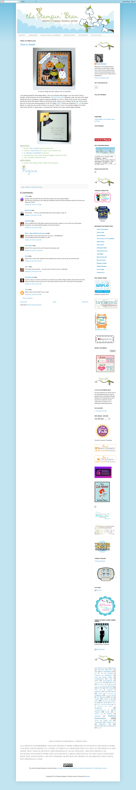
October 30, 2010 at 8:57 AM (33, 284)
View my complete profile (102, 78)
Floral (112, 684)
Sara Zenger (100, 269)
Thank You (107, 720)
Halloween (27, 187)
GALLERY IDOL (96, 35)
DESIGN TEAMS (69, 35)
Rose (26, 256)
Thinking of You (111, 722)
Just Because (101, 697)
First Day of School (102, 684)
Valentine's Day (105, 724)
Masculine (105, 701)
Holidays (113, 691)
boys (98, 727)
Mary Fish (28, 210)
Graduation (110, 689)
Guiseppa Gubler (102, 248)
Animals (113, 668)
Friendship (113, 686)
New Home (103, 702)
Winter (114, 726)
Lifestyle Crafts (108, 699)
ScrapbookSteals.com (100, 710)
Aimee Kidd (100, 232)
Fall (104, 682)
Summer (109, 713)
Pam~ (26, 267)
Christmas (108, 675)
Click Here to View (101, 411)
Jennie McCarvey (102, 251)
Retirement (100, 706)
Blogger (87, 776)
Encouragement (107, 680)
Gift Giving (109, 688)
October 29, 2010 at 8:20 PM (33, 261)
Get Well (99, 688)
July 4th (113, 695)
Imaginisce (98, 695)
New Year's (113, 702)
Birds (102, 671)
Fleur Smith (100, 245)
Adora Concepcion (102, 229)
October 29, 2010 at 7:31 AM (33, 215)
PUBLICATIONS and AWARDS (50, 35)
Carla (26, 289)
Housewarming (109, 693)
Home (54, 302)
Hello (106, 691)
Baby (96, 671)
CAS (102, 673)
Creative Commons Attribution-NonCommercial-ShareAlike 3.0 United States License (82, 768)
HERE (59, 103)
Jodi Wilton (100, 254)
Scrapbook (98, 708)
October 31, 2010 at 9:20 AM (33, 294)
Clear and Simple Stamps (103, 677)
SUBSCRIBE (33, 35)
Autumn (110, 670)
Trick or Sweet (33, 148)
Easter (96, 680)
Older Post (85, 302)
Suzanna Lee (101, 272)
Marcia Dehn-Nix (102, 257)
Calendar (110, 673)
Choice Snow (35, 150)
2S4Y (96, 668)
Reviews (110, 706)
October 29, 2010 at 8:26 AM (33, 227)
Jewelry (107, 695)
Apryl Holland (101, 235)
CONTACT (22, 35)
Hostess (100, 693)
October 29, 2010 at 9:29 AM (33, 240)
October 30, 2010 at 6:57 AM (33, 271)
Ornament (98, 704)
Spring (107, 712)
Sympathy (97, 716)
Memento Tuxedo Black (33, 153)
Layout (97, 699)
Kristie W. (28, 221)
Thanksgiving (98, 722)
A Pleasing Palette (100, 561)
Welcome (106, 726)
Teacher (97, 720)
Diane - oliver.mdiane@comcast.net (35, 233)
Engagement (98, 682)
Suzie (26, 196)
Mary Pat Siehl (101, 260)
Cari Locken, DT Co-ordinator (105, 238)
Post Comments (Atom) (34, 305)
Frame (105, 686)
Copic (110, 679)
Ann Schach (28, 245)
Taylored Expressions (57, 97)
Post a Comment (27, 298)
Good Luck (98, 689)
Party (114, 704)
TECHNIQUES (83, 35)
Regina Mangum (101, 64)
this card (79, 103)
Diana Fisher (100, 241)
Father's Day (112, 682)
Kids (111, 697)
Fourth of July (98, 686)
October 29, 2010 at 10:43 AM (33, 250)
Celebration (97, 675)
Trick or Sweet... (28, 44)
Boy (96, 673)
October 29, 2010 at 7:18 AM (33, 204)
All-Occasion (104, 668)
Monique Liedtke (102, 263)
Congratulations (99, 679)
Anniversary (101, 670)
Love (96, 701)
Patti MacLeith (29, 277)
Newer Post (23, 302)
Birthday (109, 671)
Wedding (97, 726)
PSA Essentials (107, 704)
